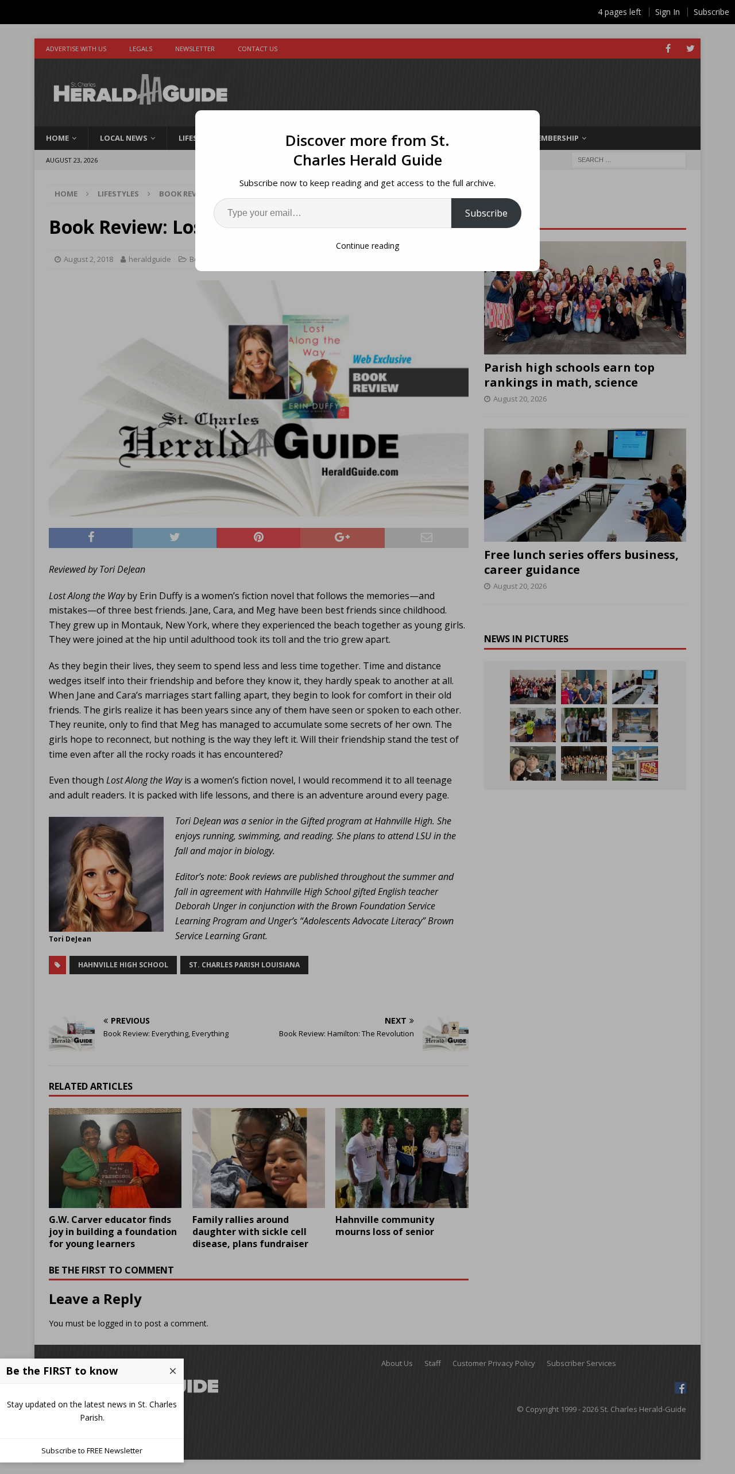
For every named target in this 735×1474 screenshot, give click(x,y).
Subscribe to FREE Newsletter (91, 1450)
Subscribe (486, 213)
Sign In (667, 11)
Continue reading (367, 245)
